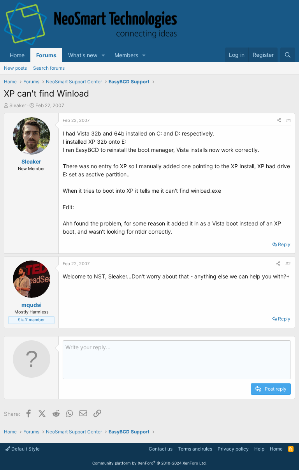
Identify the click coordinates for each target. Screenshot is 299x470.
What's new (82, 55)
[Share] (278, 120)
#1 (288, 120)
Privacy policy (233, 449)
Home (17, 55)
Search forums (49, 68)
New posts (15, 68)
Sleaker (17, 105)
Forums (46, 55)
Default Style (25, 449)
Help (259, 449)
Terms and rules (195, 449)
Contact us (160, 449)
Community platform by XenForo (149, 463)
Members (126, 55)
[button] (103, 55)
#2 (288, 263)
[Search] (287, 55)
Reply (284, 244)
